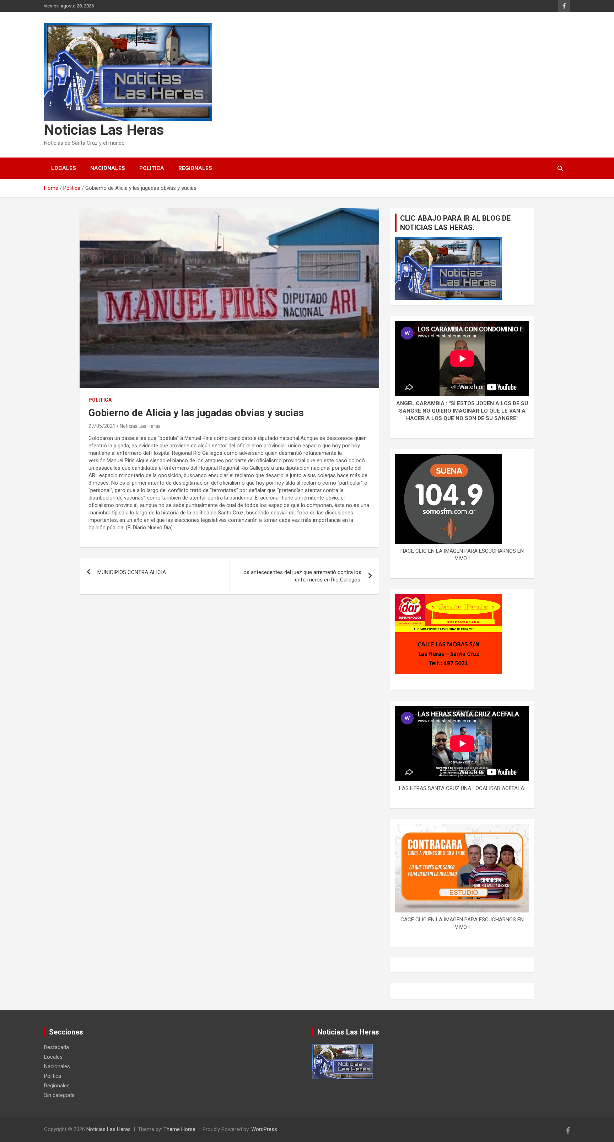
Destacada (56, 1047)
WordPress (264, 1129)
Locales (63, 168)
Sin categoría (59, 1095)
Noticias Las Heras (104, 130)
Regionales (195, 168)
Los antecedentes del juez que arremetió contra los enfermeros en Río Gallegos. (301, 576)
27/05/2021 (101, 426)
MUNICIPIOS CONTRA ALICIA (131, 572)
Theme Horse (179, 1129)
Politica (151, 168)
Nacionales (107, 168)
